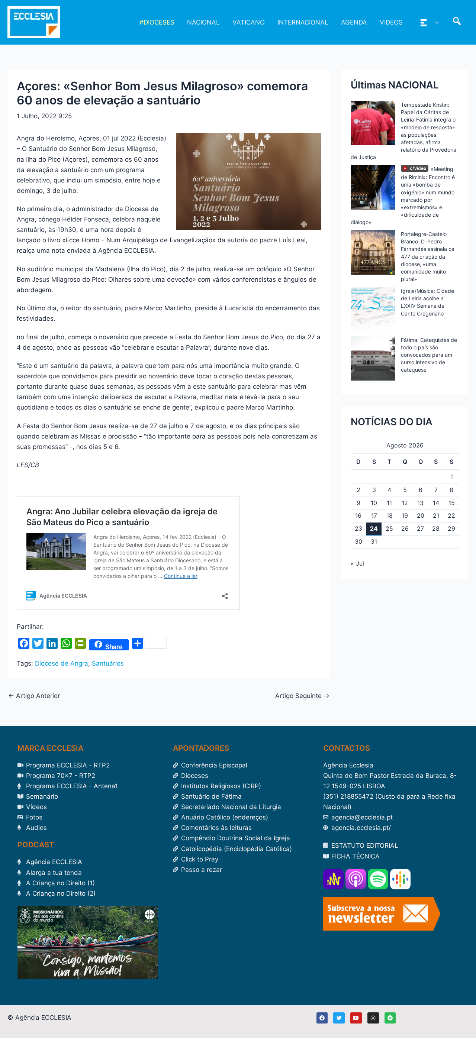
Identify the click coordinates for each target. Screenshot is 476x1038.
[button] (435, 22)
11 (389, 503)
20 (420, 515)
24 (374, 528)
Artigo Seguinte (302, 696)
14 (436, 503)
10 (374, 503)
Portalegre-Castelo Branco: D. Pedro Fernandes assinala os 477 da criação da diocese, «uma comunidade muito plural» (427, 256)
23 (358, 528)
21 (436, 515)
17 (374, 515)
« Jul (357, 563)
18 (389, 515)
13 (420, 503)
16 (358, 515)
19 (405, 515)
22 (451, 515)
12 (405, 503)
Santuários (108, 663)
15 (451, 503)
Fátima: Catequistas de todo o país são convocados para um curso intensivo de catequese (429, 355)
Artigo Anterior (34, 696)
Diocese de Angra (61, 663)
